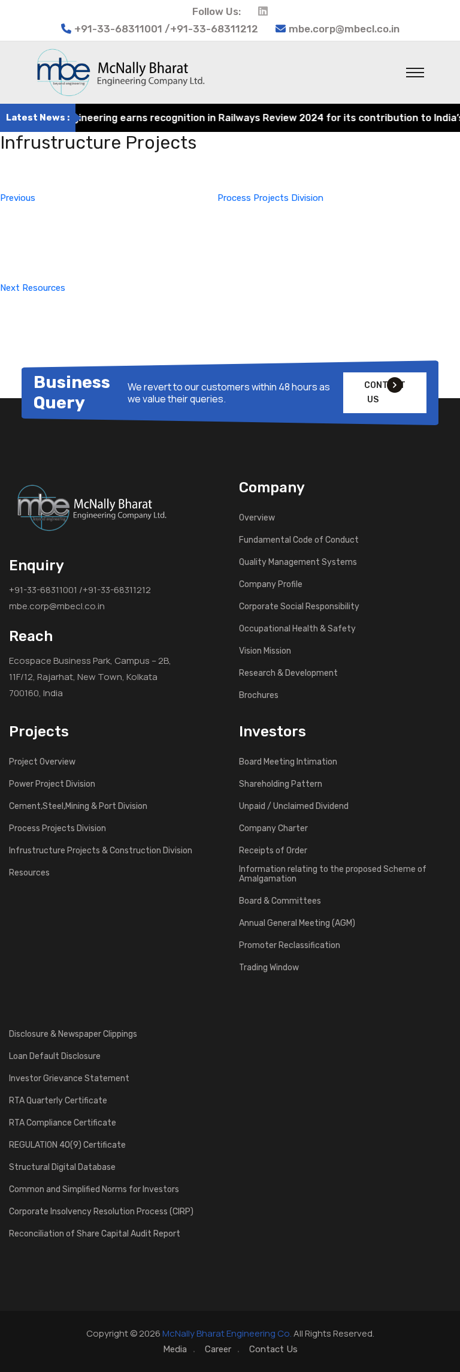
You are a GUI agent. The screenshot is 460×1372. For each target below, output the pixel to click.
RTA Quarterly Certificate (58, 1101)
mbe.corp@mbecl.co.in (344, 29)
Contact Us (273, 1349)
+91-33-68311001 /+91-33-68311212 (80, 589)
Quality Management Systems (298, 562)
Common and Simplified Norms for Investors (94, 1190)
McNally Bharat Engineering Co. (227, 1333)
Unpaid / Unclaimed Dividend (294, 806)
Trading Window (269, 968)
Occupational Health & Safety (297, 629)
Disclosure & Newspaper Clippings (73, 1034)
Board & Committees (280, 901)
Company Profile (270, 584)
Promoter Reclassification (289, 945)
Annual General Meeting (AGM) (297, 923)
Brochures (259, 695)
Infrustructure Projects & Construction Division (100, 851)
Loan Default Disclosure (55, 1056)
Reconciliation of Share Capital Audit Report (94, 1234)
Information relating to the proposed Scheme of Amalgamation (332, 874)
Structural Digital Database (62, 1167)
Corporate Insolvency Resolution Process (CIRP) (101, 1212)
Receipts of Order (273, 851)
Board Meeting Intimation (288, 762)
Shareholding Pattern (280, 784)
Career (218, 1349)
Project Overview (42, 762)
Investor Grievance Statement (69, 1079)
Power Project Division (52, 784)
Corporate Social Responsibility (299, 607)
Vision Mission (265, 651)
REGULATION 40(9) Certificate (67, 1145)
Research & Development (288, 673)
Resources (29, 873)
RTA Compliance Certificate (62, 1123)
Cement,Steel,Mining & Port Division (78, 806)
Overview (257, 518)
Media (175, 1349)
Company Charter (273, 829)
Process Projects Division (57, 829)
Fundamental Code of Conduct (299, 540)
